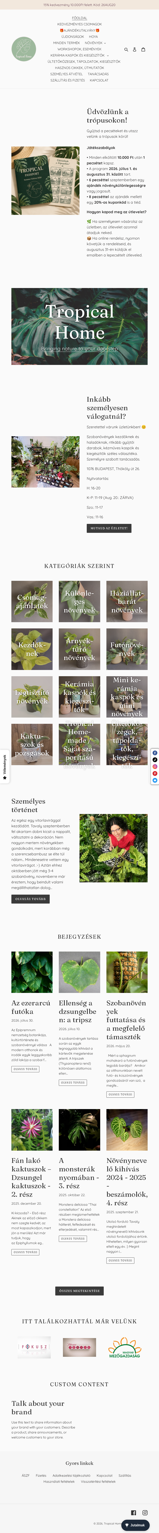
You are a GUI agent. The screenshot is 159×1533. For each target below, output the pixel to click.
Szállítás (125, 1475)
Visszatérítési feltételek (98, 1481)
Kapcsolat (104, 1475)
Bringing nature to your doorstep (79, 348)
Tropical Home (113, 1523)
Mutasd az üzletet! (109, 528)
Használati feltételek (59, 1481)
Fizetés (41, 1475)
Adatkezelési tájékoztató (71, 1475)
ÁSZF (26, 1475)
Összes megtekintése (79, 1291)
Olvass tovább (25, 1069)
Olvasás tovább (30, 899)
